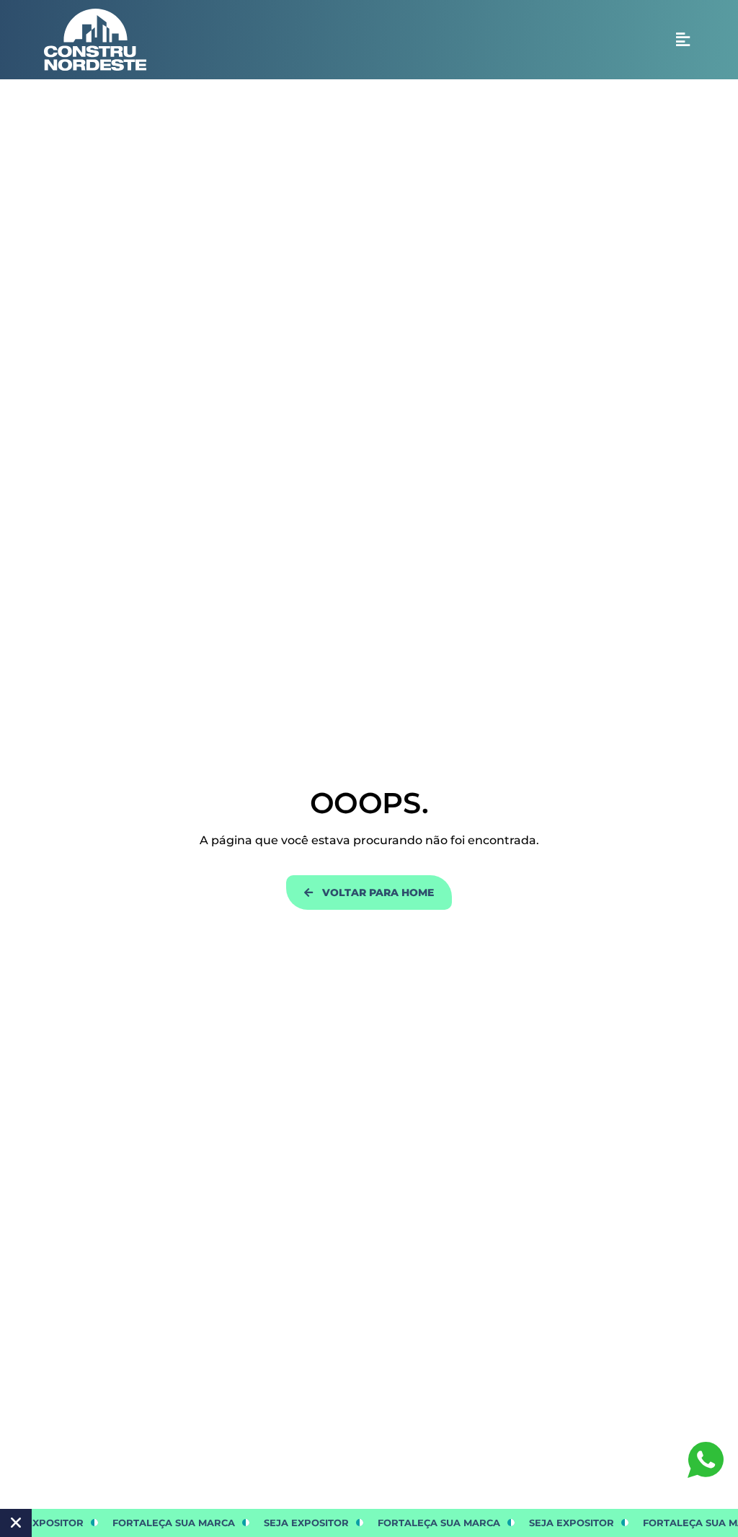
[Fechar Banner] (16, 1523)
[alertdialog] (369, 1523)
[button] (683, 40)
